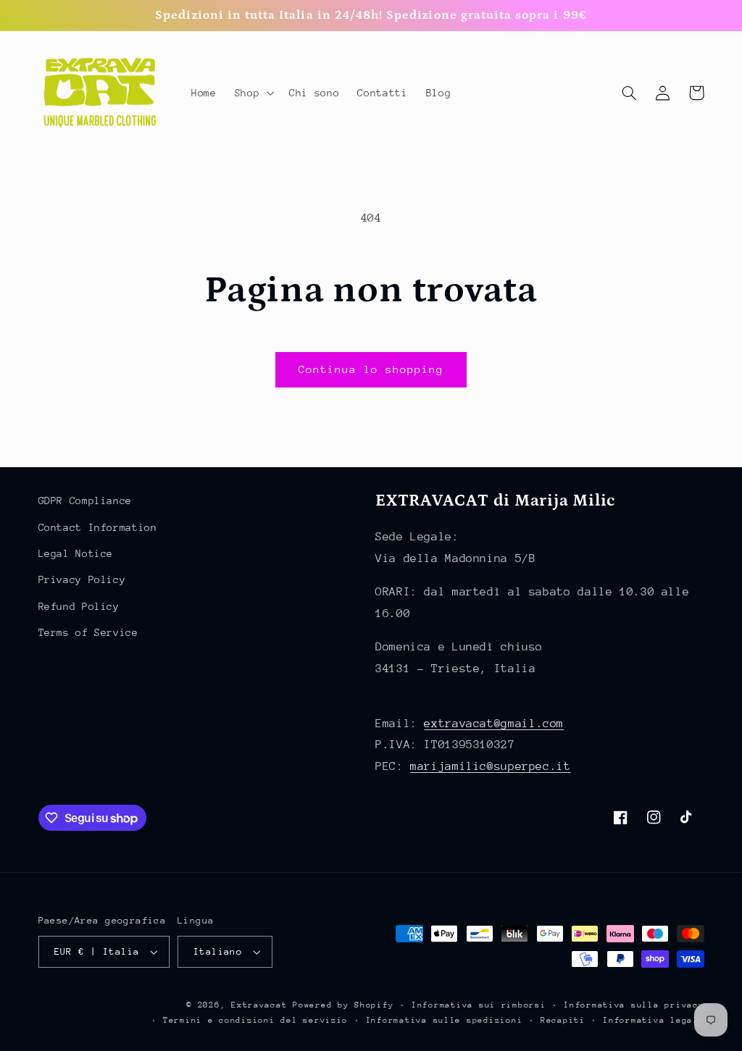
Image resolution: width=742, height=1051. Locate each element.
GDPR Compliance (85, 500)
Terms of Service (88, 632)
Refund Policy (79, 606)
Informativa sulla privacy (634, 1005)
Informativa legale (653, 1020)
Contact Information (97, 527)
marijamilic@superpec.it (490, 766)
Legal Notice (76, 553)
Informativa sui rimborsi (479, 1005)
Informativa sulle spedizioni (444, 1020)
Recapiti (563, 1020)
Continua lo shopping (371, 369)
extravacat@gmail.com (494, 723)
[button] (252, 93)
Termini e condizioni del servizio (255, 1020)
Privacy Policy (82, 579)
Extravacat (259, 1005)
